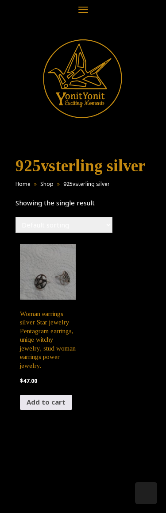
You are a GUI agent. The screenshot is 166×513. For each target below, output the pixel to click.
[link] (83, 78)
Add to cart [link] (46, 401)
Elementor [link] (96, 497)
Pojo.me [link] (68, 491)
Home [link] (23, 184)
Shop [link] (47, 184)
